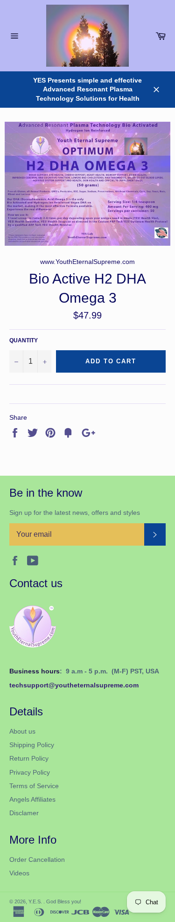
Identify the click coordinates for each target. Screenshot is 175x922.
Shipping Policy (31, 745)
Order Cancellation (37, 859)
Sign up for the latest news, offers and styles (74, 512)
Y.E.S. (35, 901)
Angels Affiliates (32, 799)
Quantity (23, 340)
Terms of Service (34, 786)
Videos (19, 873)
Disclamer (24, 813)
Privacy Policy (29, 772)
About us (22, 731)
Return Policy (29, 758)
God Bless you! (63, 901)
